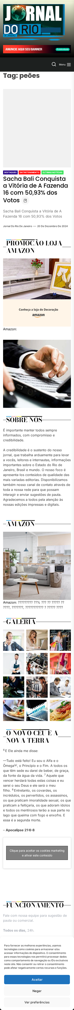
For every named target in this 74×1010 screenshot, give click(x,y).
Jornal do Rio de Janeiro (17, 226)
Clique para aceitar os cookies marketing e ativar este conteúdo (37, 853)
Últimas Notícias (52, 172)
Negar (37, 991)
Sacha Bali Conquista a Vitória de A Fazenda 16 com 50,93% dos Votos (35, 189)
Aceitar (37, 980)
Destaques (10, 172)
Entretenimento (29, 172)
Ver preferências (37, 1002)
